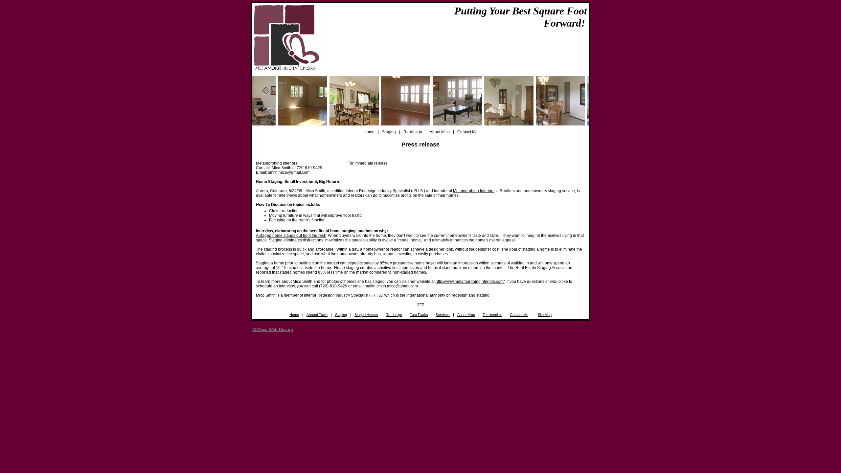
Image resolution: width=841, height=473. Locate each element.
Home (369, 132)
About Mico (440, 132)
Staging (389, 132)
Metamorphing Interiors (473, 191)
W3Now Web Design (272, 329)
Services (443, 315)
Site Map (545, 315)
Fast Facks (419, 315)
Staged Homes (366, 315)
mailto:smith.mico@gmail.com (391, 286)
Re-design (412, 132)
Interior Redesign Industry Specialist (336, 295)
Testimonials (492, 315)
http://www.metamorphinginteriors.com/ (470, 281)
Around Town (317, 315)
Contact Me (467, 132)
